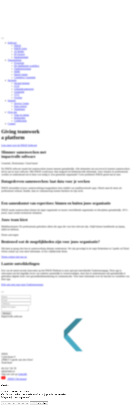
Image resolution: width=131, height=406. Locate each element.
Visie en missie (21, 115)
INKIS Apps (20, 48)
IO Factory (19, 54)
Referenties (19, 118)
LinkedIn (22, 374)
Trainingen (19, 109)
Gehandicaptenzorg (24, 89)
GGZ (16, 86)
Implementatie (21, 57)
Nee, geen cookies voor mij (15, 403)
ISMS (17, 71)
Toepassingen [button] (14, 60)
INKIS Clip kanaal (17, 379)
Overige (18, 97)
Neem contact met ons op (14, 256)
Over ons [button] (12, 112)
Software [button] (12, 42)
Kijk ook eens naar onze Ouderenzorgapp (22, 284)
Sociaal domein (22, 83)
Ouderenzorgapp (22, 68)
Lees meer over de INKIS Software (19, 145)
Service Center (21, 103)
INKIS (17, 45)
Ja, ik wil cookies (39, 403)
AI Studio (19, 51)
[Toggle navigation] (2, 38)
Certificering (20, 120)
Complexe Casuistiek (24, 77)
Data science (20, 106)
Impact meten (21, 74)
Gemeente (19, 92)
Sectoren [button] (12, 80)
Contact (11, 123)
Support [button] (12, 100)
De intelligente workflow (26, 66)
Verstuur (6, 313)
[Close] (2, 291)
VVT (16, 94)
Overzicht (19, 63)
